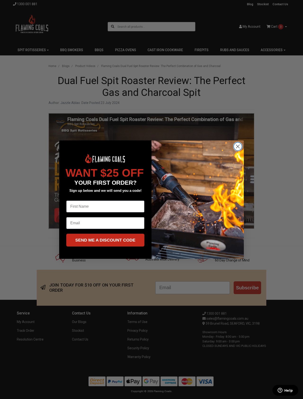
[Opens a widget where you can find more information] (285, 391)
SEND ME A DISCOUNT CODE (105, 240)
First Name (76, 197)
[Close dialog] (238, 146)
